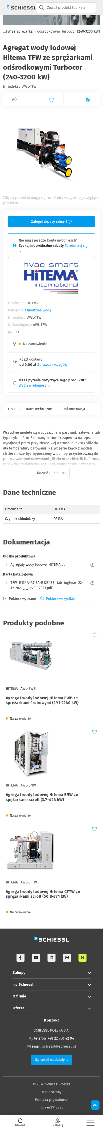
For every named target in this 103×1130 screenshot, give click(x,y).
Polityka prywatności (51, 1100)
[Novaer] (82, 958)
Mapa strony (52, 1092)
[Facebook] (20, 958)
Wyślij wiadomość (33, 385)
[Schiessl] (18, 7)
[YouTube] (36, 958)
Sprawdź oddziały (50, 1060)
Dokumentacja (73, 409)
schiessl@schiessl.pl (59, 1046)
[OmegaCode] (51, 1107)
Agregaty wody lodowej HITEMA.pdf (38, 564)
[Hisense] (67, 958)
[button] (91, 1122)
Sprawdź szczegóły (52, 365)
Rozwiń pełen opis (51, 473)
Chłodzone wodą (38, 310)
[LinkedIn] (52, 958)
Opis (11, 409)
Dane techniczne (39, 409)
